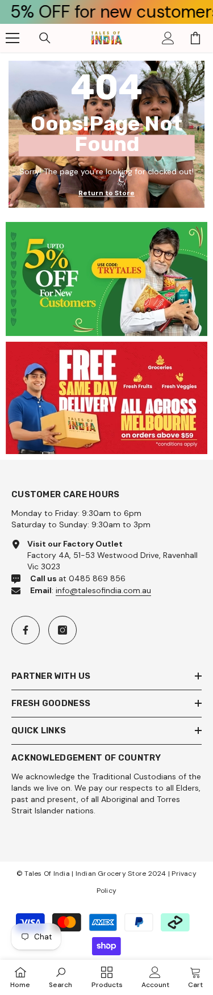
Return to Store (106, 193)
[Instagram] (62, 630)
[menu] (12, 38)
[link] (106, 279)
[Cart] (195, 38)
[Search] (45, 38)
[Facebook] (25, 630)
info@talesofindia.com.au (103, 590)
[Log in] (168, 38)
